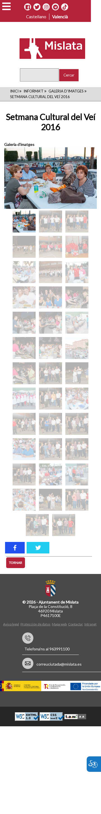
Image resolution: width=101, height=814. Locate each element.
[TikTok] (65, 7)
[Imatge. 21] (50, 373)
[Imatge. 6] (50, 247)
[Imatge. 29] (24, 449)
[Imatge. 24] (50, 399)
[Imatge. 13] (76, 297)
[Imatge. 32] (24, 474)
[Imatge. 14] (24, 323)
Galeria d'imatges (66, 91)
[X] (37, 7)
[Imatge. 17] (24, 348)
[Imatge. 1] (50, 178)
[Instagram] (46, 7)
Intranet (90, 624)
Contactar (75, 624)
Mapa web (59, 624)
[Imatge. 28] (76, 424)
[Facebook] (27, 7)
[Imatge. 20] (24, 373)
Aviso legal (11, 624)
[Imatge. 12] (50, 297)
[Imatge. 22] (76, 373)
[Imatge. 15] (50, 323)
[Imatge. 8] (24, 272)
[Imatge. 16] (76, 323)
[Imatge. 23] (24, 399)
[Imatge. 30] (50, 449)
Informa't (33, 91)
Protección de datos (35, 624)
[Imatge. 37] (76, 500)
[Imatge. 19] (76, 348)
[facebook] (15, 547)
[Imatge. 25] (76, 399)
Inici (14, 91)
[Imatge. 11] (24, 297)
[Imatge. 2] (24, 221)
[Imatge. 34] (76, 474)
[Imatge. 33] (50, 474)
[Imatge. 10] (76, 272)
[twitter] (38, 547)
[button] (6, 6)
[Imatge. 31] (76, 449)
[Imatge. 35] (24, 500)
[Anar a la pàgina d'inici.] (48, 48)
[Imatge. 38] (37, 525)
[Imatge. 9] (50, 272)
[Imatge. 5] (24, 247)
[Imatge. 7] (76, 247)
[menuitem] (11, 623)
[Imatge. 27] (50, 424)
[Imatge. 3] (50, 221)
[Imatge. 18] (50, 348)
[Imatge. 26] (24, 424)
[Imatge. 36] (50, 500)
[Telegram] (55, 7)
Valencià (60, 16)
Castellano (36, 16)
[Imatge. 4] (76, 221)
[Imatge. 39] (63, 525)
